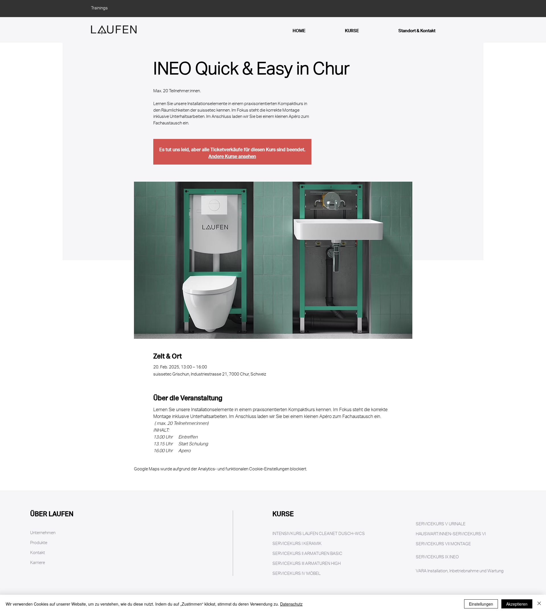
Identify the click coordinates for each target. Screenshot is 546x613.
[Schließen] (539, 603)
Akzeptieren (517, 604)
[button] (71, 573)
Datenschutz (291, 604)
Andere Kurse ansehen (232, 155)
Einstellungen (481, 604)
